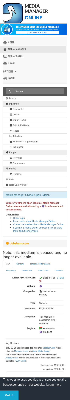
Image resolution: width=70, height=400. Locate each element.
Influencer (17, 146)
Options (8, 71)
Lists (11, 179)
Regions (16, 173)
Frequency (11, 270)
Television (17, 136)
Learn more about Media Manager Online (34, 221)
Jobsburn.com (49, 347)
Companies (18, 163)
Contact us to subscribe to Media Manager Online (38, 224)
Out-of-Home (19, 119)
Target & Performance (40, 263)
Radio (15, 130)
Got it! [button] (9, 395)
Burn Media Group (41, 350)
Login (11, 78)
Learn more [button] (53, 384)
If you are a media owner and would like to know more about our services (37, 229)
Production (27, 270)
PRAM (11, 63)
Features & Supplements (25, 141)
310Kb (60, 277)
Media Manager (16, 49)
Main (8, 263)
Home (10, 42)
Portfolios (17, 157)
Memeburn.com (21, 350)
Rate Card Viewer (18, 184)
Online (16, 114)
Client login (19, 217)
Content (20, 263)
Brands (12, 98)
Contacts (59, 270)
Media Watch (15, 56)
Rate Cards (43, 270)
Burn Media (21, 360)
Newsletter (18, 109)
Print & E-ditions (20, 125)
